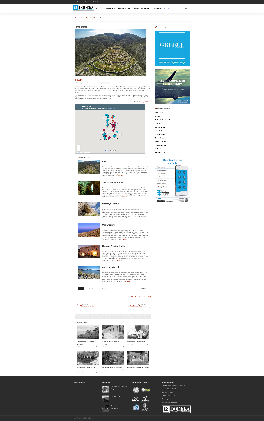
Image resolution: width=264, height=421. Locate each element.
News (87, 2)
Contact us (96, 2)
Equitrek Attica (115, 396)
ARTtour (158, 116)
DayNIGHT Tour (160, 127)
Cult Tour (84, 27)
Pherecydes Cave (110, 204)
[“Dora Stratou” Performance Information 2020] (105, 408)
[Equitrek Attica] (105, 399)
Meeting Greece (160, 141)
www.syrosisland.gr (145, 102)
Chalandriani (108, 225)
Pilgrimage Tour (160, 145)
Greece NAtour (160, 134)
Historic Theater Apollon (114, 246)
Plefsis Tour (159, 149)
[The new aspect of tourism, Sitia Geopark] (105, 389)
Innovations (157, 8)
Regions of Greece (124, 8)
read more (119, 175)
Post (82, 18)
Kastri (79, 79)
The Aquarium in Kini (112, 182)
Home (79, 2)
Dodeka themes (109, 8)
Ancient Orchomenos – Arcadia (112, 367)
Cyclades (89, 18)
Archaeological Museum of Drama (138, 367)
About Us (98, 8)
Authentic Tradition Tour (163, 120)
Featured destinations (142, 8)
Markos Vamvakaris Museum (136, 341)
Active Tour (159, 112)
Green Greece (159, 138)
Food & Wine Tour (161, 131)
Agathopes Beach (110, 267)
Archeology (105, 83)
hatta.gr (166, 399)
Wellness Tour (160, 152)
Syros (96, 18)
